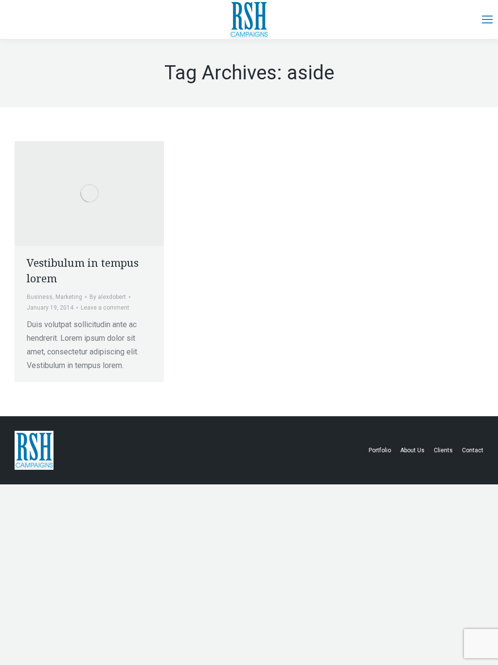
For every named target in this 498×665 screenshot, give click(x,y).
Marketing (68, 297)
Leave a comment (105, 307)
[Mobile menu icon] (487, 19)
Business (40, 297)
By (107, 297)
